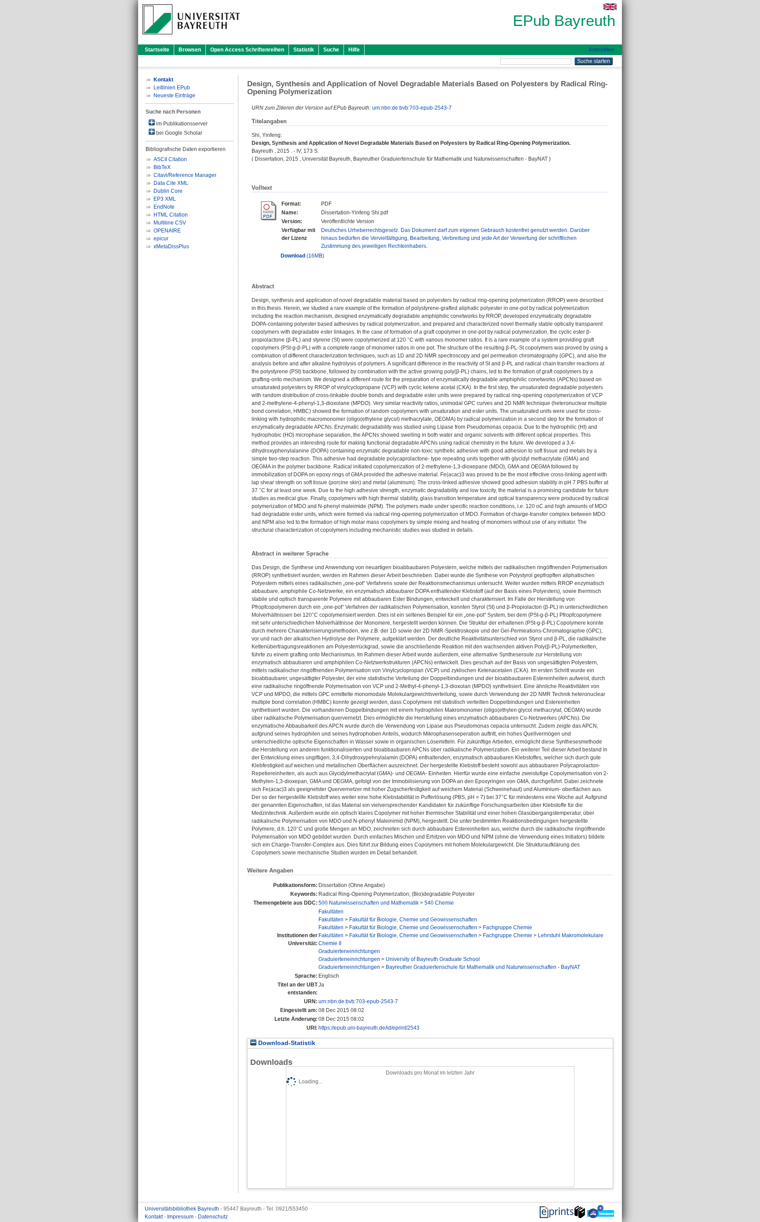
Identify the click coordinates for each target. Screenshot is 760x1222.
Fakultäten (330, 912)
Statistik (303, 50)
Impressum (181, 1217)
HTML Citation (170, 215)
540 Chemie (439, 903)
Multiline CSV (169, 223)
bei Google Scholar (178, 133)
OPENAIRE (167, 231)
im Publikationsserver (181, 124)
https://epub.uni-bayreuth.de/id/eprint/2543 (369, 1028)
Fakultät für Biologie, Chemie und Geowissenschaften (413, 919)
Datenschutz (213, 1217)
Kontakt (154, 1217)
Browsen (190, 50)
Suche (331, 50)
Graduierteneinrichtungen (349, 951)
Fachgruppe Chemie (507, 927)
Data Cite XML (170, 183)
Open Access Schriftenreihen (247, 50)
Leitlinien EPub (171, 88)
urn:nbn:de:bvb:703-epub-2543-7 (412, 108)
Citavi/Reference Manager (184, 175)
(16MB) (302, 256)
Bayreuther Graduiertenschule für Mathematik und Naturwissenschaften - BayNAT (483, 967)
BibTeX (162, 167)
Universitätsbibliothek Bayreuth (182, 1209)
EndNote (164, 207)
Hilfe (354, 50)
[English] (610, 7)
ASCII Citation (170, 159)
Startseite (157, 50)
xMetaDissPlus (171, 246)
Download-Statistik (285, 1043)
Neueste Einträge (174, 95)
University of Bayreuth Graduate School (433, 959)
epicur (160, 239)
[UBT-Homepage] (191, 37)
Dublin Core (168, 191)
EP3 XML (164, 199)
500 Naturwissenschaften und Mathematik (368, 903)
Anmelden (601, 50)
